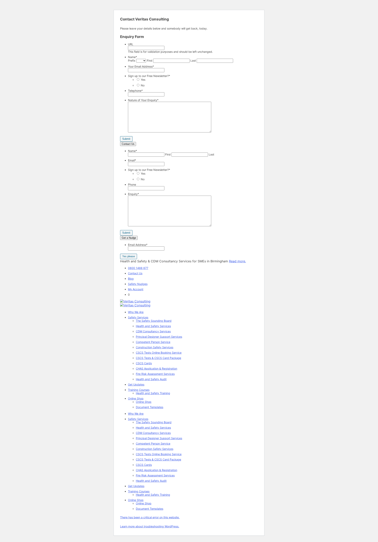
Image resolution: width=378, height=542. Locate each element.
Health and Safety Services (153, 326)
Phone (132, 184)
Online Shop (136, 398)
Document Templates (149, 407)
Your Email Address (141, 66)
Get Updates (136, 384)
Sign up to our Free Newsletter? (149, 76)
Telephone (135, 90)
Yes (143, 79)
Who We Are (136, 312)
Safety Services (138, 317)
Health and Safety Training (153, 393)
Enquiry (133, 194)
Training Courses (138, 389)
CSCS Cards (144, 363)
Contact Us (128, 143)
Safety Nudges (137, 284)
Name (132, 57)
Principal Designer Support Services (159, 336)
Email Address (137, 244)
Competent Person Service (153, 342)
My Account (135, 289)
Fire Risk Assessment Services (155, 374)
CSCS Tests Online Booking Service (159, 352)
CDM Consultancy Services (153, 331)
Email (132, 160)
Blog (131, 278)
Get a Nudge (129, 237)
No (143, 85)
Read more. (237, 261)
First (149, 60)
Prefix (131, 60)
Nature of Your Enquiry (143, 100)
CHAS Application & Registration (156, 368)
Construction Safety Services (154, 347)
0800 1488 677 (138, 268)
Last (193, 60)
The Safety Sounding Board (153, 320)
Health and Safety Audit (151, 379)
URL (130, 44)
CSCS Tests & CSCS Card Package (158, 358)
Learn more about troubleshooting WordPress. (149, 526)
